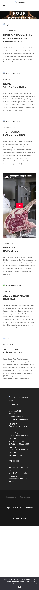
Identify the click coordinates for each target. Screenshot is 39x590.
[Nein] (36, 583)
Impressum (11, 497)
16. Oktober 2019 (9, 127)
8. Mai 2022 (7, 79)
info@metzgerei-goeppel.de (19, 419)
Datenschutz (25, 497)
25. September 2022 (10, 31)
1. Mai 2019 (7, 291)
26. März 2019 (8, 345)
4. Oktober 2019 (8, 243)
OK (20, 587)
